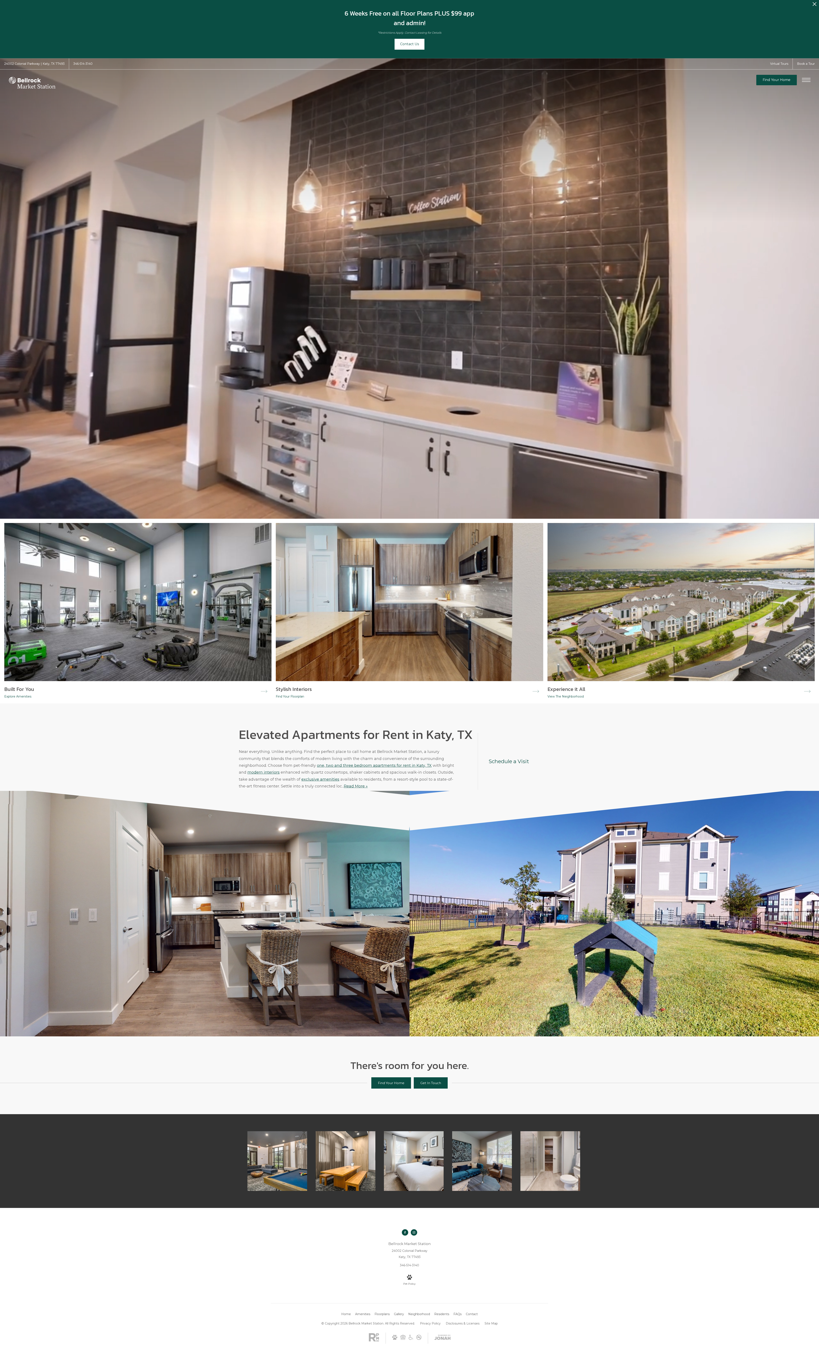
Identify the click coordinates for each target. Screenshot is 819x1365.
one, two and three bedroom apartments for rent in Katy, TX (374, 765)
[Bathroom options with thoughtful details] (550, 1161)
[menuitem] (346, 1314)
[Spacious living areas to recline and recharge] (482, 1161)
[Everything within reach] (345, 1161)
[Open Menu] (806, 80)
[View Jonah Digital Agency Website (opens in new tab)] (442, 1338)
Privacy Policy (430, 1323)
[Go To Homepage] (32, 83)
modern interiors (263, 772)
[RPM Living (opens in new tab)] (374, 1340)
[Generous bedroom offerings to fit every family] (414, 1161)
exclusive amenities (320, 779)
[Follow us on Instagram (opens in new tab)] (414, 1232)
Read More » (356, 786)
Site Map (491, 1323)
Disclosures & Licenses (462, 1323)
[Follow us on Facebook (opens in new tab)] (405, 1232)
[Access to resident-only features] (277, 1161)
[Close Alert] (814, 5)
